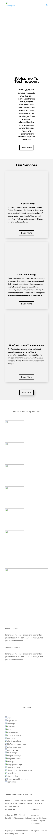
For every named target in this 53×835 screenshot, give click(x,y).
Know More (26, 233)
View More (26, 392)
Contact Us (35, 824)
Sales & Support (38, 821)
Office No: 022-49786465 (15, 815)
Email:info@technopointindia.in (18, 818)
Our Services (14, 20)
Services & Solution (39, 818)
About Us (35, 815)
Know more (14, 59)
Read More (27, 147)
